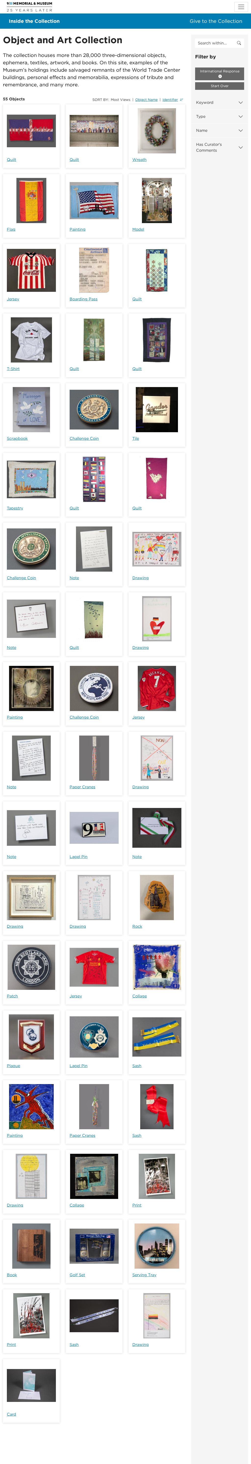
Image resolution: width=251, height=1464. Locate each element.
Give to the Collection (216, 21)
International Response (219, 71)
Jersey (13, 299)
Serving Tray (144, 1275)
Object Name (146, 100)
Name (201, 130)
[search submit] (239, 43)
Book (12, 1275)
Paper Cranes (82, 787)
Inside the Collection (34, 21)
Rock (137, 926)
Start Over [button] (220, 86)
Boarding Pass (84, 299)
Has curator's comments (209, 147)
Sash (136, 1065)
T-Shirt (13, 368)
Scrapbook (17, 438)
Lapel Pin (79, 856)
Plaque (13, 1065)
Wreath (139, 159)
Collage (139, 996)
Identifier (170, 100)
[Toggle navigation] (241, 7)
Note (74, 578)
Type (200, 116)
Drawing (140, 578)
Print (136, 1205)
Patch (12, 996)
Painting (78, 229)
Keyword (204, 102)
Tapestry (15, 508)
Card (11, 1414)
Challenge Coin (84, 438)
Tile (135, 438)
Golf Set (77, 1275)
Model (138, 229)
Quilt (11, 159)
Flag (11, 229)
